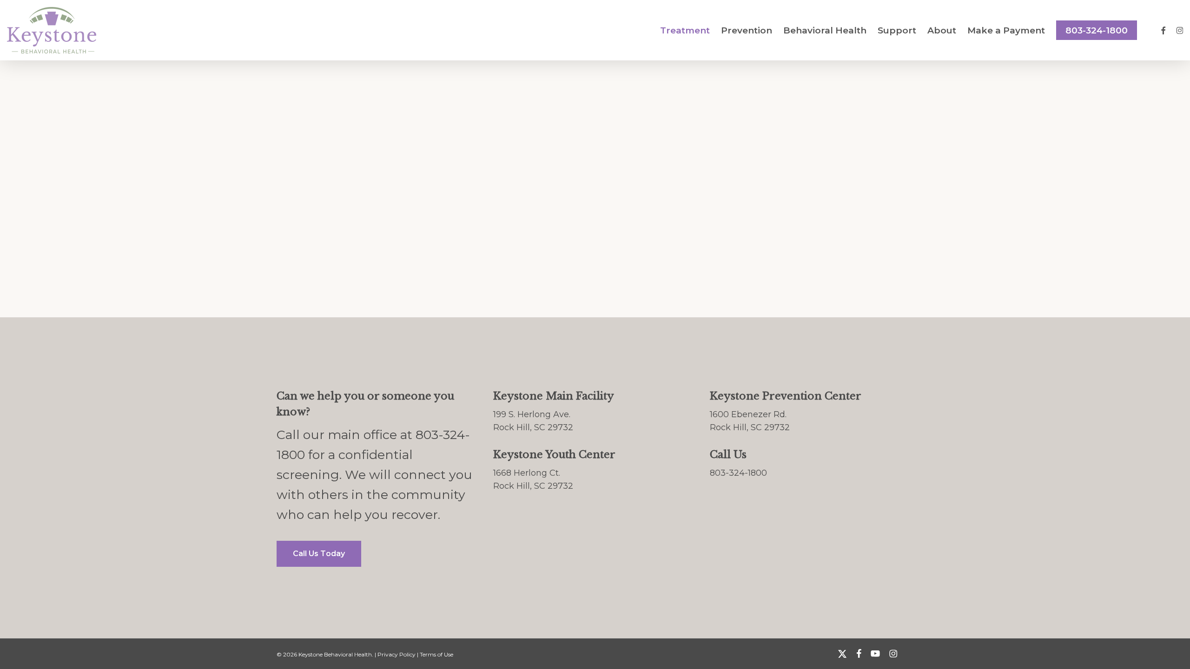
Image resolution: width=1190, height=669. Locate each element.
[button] (319, 554)
